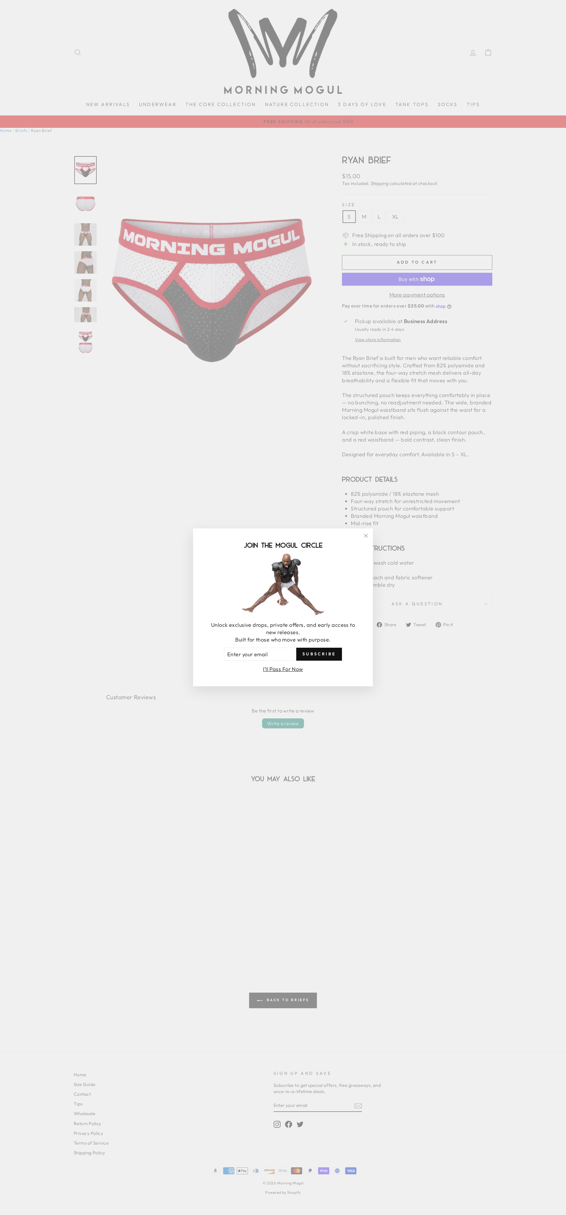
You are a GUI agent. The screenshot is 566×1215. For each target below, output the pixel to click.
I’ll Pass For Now (283, 669)
